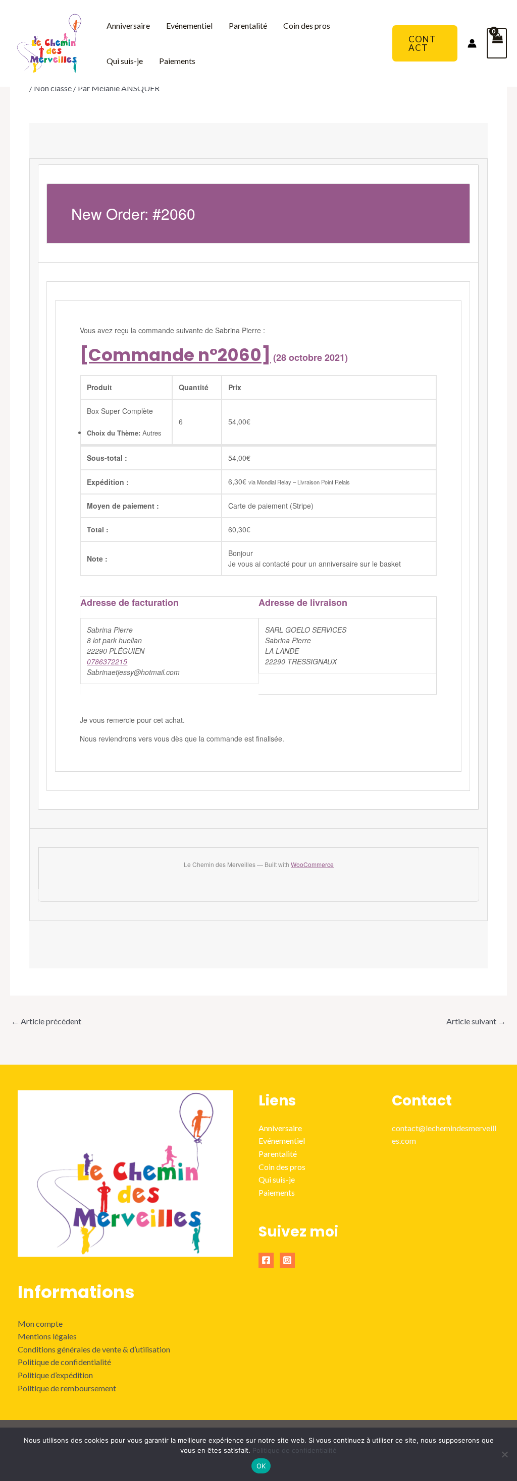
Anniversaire (128, 25)
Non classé (53, 88)
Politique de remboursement (67, 1388)
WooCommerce (312, 864)
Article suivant (476, 1021)
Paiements (177, 61)
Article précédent (46, 1021)
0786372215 (107, 661)
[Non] (504, 1454)
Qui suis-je (125, 61)
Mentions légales (47, 1336)
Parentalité (248, 25)
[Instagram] (287, 1260)
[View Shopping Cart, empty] (497, 43)
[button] (424, 43)
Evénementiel (189, 25)
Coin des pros (306, 25)
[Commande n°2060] (175, 355)
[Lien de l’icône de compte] (472, 43)
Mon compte (40, 1323)
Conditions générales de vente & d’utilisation (94, 1349)
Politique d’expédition (55, 1375)
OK (261, 1466)
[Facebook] (266, 1260)
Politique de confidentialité (64, 1362)
